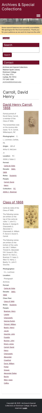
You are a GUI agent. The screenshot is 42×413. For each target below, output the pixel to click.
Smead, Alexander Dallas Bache (10, 373)
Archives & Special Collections (18, 6)
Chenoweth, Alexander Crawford (8, 357)
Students (13, 176)
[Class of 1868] (31, 217)
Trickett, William (10, 324)
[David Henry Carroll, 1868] (31, 122)
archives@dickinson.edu (12, 82)
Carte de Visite (9, 166)
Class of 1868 (9, 301)
